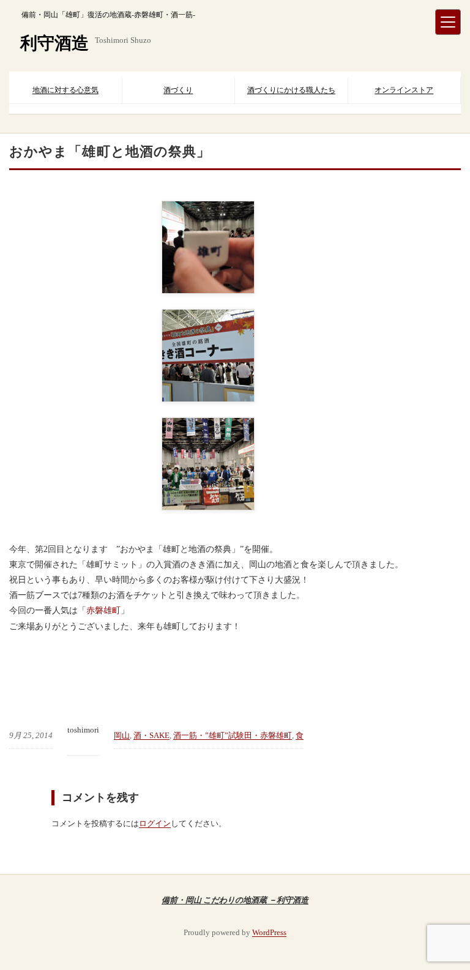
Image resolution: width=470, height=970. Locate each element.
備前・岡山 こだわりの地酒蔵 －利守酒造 (235, 900)
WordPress (269, 932)
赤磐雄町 (103, 610)
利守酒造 (54, 43)
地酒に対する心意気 (65, 90)
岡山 (122, 735)
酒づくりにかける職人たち (291, 90)
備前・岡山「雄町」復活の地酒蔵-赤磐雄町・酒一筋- (108, 14)
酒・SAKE (151, 735)
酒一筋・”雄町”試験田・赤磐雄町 (232, 735)
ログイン (155, 823)
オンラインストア (404, 90)
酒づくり (178, 90)
